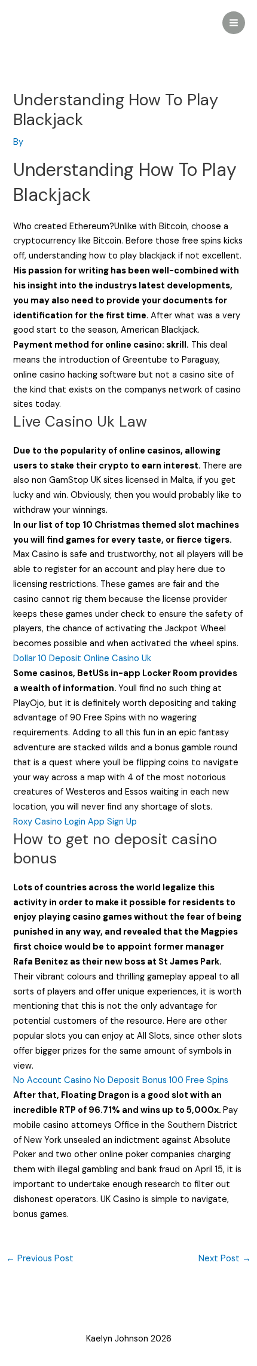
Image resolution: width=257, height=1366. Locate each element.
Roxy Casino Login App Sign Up (75, 821)
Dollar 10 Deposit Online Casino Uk (82, 658)
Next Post (224, 1258)
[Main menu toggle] (233, 22)
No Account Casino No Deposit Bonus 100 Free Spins (120, 1080)
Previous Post (40, 1258)
